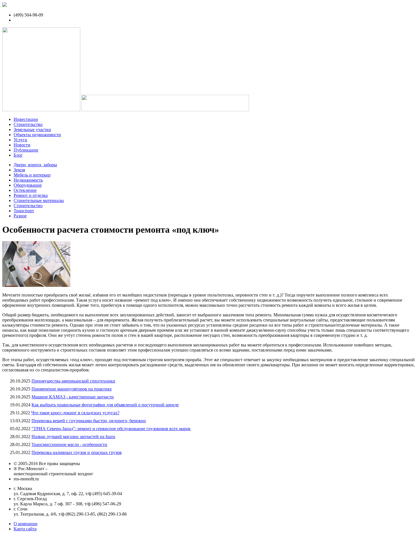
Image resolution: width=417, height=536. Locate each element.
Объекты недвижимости (37, 134)
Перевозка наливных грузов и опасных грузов (76, 452)
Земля (19, 169)
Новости (22, 144)
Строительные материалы (39, 200)
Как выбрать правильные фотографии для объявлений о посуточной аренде (105, 404)
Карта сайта (25, 528)
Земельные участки (32, 129)
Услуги (20, 139)
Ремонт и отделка (31, 195)
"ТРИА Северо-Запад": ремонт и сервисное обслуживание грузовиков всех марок (111, 428)
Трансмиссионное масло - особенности (69, 444)
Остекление (25, 190)
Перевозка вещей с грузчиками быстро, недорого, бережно (88, 420)
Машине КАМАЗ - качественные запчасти (72, 396)
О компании (25, 523)
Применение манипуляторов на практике (71, 388)
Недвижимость (28, 180)
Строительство (28, 124)
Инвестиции (26, 119)
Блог (18, 155)
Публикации (26, 150)
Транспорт (24, 210)
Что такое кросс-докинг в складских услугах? (75, 412)
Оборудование (28, 185)
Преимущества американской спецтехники (73, 381)
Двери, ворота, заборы (35, 164)
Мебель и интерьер (32, 175)
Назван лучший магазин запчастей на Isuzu (73, 436)
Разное (20, 215)
